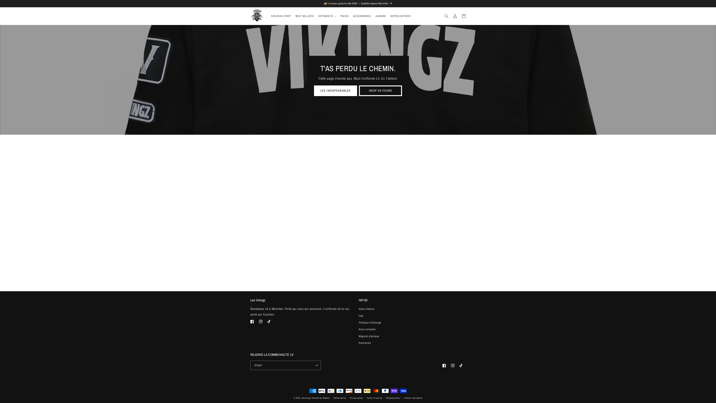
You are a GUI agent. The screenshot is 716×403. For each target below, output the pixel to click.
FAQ (361, 316)
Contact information (413, 397)
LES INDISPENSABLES (335, 91)
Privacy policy (356, 397)
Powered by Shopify (321, 397)
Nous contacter (367, 329)
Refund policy (340, 397)
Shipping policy (393, 397)
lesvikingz (306, 397)
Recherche (365, 343)
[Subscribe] (316, 365)
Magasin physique (369, 336)
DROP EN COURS (380, 91)
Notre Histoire (366, 309)
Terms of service (374, 397)
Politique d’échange (370, 322)
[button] (327, 16)
